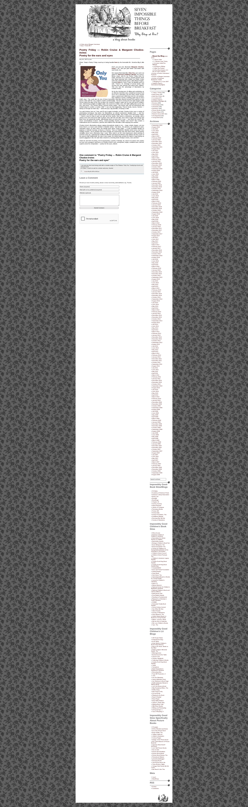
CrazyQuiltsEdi (156, 568)
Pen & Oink (155, 749)
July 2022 (155, 129)
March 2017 (155, 244)
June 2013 (155, 326)
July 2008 (155, 433)
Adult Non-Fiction (157, 96)
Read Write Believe (158, 700)
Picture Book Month (158, 753)
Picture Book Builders (158, 751)
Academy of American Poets (160, 493)
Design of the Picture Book (160, 739)
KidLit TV (155, 583)
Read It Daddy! (156, 697)
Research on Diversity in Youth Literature (159, 599)
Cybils (154, 665)
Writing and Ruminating (159, 708)
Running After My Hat (158, 518)
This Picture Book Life (158, 762)
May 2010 (155, 393)
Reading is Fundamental (159, 597)
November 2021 (157, 143)
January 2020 (156, 183)
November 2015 (157, 273)
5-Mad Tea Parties (159, 68)
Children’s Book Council (159, 553)
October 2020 (156, 167)
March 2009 (155, 418)
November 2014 (157, 295)
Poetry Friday (156, 112)
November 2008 (157, 425)
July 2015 (155, 281)
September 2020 (157, 168)
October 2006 (156, 471)
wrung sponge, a (157, 709)
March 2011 (155, 375)
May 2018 (155, 219)
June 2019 (155, 196)
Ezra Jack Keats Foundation (160, 569)
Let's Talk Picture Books (159, 748)
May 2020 (155, 176)
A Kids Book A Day (157, 639)
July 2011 (155, 368)
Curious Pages (156, 738)
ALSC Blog (155, 641)
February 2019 (156, 203)
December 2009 (157, 402)
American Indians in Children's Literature (157, 535)
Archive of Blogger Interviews (160, 76)
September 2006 (157, 473)
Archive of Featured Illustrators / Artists (157, 79)
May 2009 (155, 415)
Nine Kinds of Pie (157, 691)
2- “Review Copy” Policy (161, 61)
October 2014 (156, 297)
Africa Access (156, 533)
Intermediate (156, 105)
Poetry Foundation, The (159, 514)
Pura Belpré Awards (158, 595)
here (116, 62)
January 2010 (156, 400)
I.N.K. (154, 675)
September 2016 (157, 255)
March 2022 (155, 136)
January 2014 (156, 313)
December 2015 (157, 272)
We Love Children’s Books (160, 623)
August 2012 (156, 344)
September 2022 (157, 125)
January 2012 (156, 357)
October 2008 (156, 427)
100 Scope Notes (157, 638)
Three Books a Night (158, 764)
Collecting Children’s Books (160, 660)
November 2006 (157, 469)
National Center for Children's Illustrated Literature (160, 587)
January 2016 (156, 270)
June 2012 (155, 348)
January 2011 (156, 378)
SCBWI (154, 602)
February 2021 (156, 159)
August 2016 (156, 257)
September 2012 (157, 342)
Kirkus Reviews (156, 505)
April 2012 (155, 351)
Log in (154, 777)
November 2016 (157, 252)
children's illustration (158, 736)
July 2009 (155, 411)
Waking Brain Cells (157, 704)
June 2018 (155, 217)
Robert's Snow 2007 (158, 114)
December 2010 (157, 380)
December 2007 (157, 445)
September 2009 (157, 407)
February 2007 (156, 463)
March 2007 (155, 462)
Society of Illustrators (158, 520)
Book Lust (155, 496)
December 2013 (157, 315)
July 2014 (155, 302)
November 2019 (157, 186)
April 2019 (155, 199)
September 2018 (157, 212)
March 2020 (155, 179)
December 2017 (157, 228)
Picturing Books (157, 760)
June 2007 (155, 456)
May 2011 (155, 371)
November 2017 (157, 230)
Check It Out (156, 656)
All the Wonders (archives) (160, 729)
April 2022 (155, 134)
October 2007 (156, 449)
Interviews (155, 106)
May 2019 (155, 197)
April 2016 (155, 264)
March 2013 (155, 331)
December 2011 (157, 358)
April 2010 (155, 395)
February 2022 (156, 138)
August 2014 (156, 301)
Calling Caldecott (157, 734)
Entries (154, 786)
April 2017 (155, 243)
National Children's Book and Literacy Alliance (160, 591)
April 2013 (155, 330)
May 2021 (155, 154)
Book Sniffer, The (157, 732)
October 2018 (156, 210)
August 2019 (156, 192)
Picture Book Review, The (160, 755)
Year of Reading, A (158, 711)
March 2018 (155, 223)
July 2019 (155, 194)
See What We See (157, 609)
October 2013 (156, 319)
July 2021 (155, 150)
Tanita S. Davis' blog (158, 702)
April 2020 (155, 177)
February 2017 (156, 246)
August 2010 (156, 387)
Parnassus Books (157, 509)
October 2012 (156, 340)
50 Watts (155, 491)
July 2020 (155, 172)
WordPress (155, 779)
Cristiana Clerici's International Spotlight (157, 100)
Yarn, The (155, 625)
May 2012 (155, 349)
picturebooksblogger (158, 759)
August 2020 (156, 170)
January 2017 (156, 248)
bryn (87, 171)
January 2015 (156, 291)
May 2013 (155, 328)
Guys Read (155, 573)
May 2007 (155, 458)
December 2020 (157, 163)
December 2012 (157, 337)
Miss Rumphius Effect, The (160, 688)
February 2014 (156, 311)
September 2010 (157, 386)
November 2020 (157, 165)
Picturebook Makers (158, 757)
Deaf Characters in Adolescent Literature (157, 669)
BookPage (155, 500)
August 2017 (156, 235)
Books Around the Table (159, 654)
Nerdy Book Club (157, 593)
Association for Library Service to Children (158, 538)
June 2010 (155, 391)
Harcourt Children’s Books (127, 74)
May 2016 (155, 263)
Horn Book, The (157, 575)
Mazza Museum (157, 585)
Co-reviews (155, 98)
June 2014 (155, 304)
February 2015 (156, 290)
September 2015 (157, 277)
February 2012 (156, 355)
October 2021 (156, 145)
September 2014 (157, 299)
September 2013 (157, 320)
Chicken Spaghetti (157, 658)
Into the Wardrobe (157, 677)
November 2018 (157, 208)
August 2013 (156, 322)
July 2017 (155, 237)
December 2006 (157, 467)
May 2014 (155, 306)
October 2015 (156, 275)
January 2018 (156, 226)
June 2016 (155, 261)
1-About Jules (158, 59)
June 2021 (155, 152)
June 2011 (155, 369)
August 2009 (156, 409)
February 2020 (156, 181)
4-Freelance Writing (159, 66)
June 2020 (155, 174)
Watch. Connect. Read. (159, 619)
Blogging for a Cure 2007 (161, 81)
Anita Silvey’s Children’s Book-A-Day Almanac (158, 644)
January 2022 (156, 139)
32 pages (155, 727)
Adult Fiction (156, 94)
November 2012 (157, 339)
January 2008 (156, 444)
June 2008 (155, 435)
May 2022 (155, 132)
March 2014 (155, 310)
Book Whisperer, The (158, 545)
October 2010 (156, 384)
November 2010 (157, 382)
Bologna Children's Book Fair (161, 543)
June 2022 (155, 130)
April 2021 (155, 156)
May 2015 (155, 284)
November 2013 (157, 317)
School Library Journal (159, 607)
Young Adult (156, 117)
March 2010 (155, 396)
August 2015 (156, 279)
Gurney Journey (157, 503)
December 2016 (157, 250)
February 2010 (156, 398)
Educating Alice (156, 672)
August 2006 (156, 474)
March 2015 (155, 288)
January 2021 (156, 161)
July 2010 (155, 389)
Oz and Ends (156, 693)
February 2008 (156, 442)
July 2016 (155, 259)
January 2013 (156, 335)
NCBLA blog (156, 689)
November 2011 (157, 360)
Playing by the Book (158, 695)
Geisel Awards (156, 571)
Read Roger (156, 699)
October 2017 (156, 232)
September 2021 (157, 147)
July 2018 (155, 215)
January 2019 (156, 205)
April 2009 (155, 416)
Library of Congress (158, 507)
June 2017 (155, 239)
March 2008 (155, 440)
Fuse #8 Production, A (159, 674)
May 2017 (155, 241)
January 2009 (156, 422)
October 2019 (156, 188)
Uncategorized (156, 115)
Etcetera (154, 103)
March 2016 (155, 266)
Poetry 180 (155, 511)
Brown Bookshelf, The (158, 546)
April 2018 (155, 221)
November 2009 (157, 404)
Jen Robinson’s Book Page (160, 681)
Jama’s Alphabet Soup (159, 679)
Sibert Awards (156, 610)
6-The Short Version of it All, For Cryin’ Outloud (160, 70)
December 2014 (157, 293)
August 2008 (156, 431)
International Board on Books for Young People (160, 577)
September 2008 (157, 429)
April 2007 (155, 460)
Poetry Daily (155, 512)
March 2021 (155, 158)
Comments (155, 788)
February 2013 (156, 333)
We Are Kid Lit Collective (159, 621)
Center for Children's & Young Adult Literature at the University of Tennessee (159, 550)
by (85, 171)
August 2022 (156, 127)
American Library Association (160, 494)
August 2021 (156, 148)
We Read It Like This (158, 769)
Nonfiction (155, 108)
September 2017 (157, 234)
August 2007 (156, 453)
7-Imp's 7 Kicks (156, 92)
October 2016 (156, 253)
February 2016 (156, 268)
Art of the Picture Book (159, 730)
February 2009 (156, 420)
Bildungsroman (156, 653)
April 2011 (155, 373)
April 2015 (155, 286)
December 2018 (157, 206)
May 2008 (155, 436)
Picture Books (156, 110)
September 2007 (157, 451)
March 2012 (155, 353)
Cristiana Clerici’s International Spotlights (158, 84)
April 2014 (155, 308)
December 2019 (157, 185)
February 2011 (156, 377)
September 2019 (157, 190)
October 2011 (156, 362)
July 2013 (155, 324)
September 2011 (157, 364)
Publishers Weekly (157, 516)
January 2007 (156, 465)
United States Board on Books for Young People (158, 616)
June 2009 (155, 413)
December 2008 (157, 424)
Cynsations (155, 667)
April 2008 (155, 438)
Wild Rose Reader (157, 706)
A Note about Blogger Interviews (90, 44)
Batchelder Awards (157, 541)
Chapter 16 (155, 502)
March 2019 (155, 201)
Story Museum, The (158, 614)
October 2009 (156, 406)
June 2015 (155, 282)
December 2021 (157, 141)
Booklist (154, 498)
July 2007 (155, 454)
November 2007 (157, 447)
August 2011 (156, 366)
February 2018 (156, 225)
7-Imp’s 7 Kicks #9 (84, 45)
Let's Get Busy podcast (159, 686)
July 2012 (155, 346)
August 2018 (156, 214)
